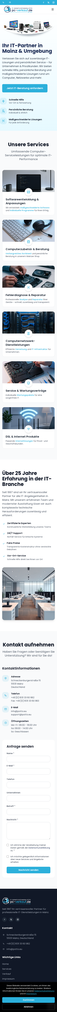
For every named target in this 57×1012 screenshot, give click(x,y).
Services (6, 968)
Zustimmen (28, 1000)
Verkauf (6, 973)
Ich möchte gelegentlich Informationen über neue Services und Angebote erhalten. (30, 859)
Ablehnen (28, 1006)
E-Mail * (10, 765)
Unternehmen (13, 792)
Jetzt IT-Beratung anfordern (25, 88)
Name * (10, 753)
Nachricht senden (28, 870)
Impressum (8, 978)
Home (5, 964)
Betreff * (11, 806)
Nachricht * (12, 819)
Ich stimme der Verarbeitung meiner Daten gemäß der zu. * (30, 848)
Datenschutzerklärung (39, 847)
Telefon (10, 779)
